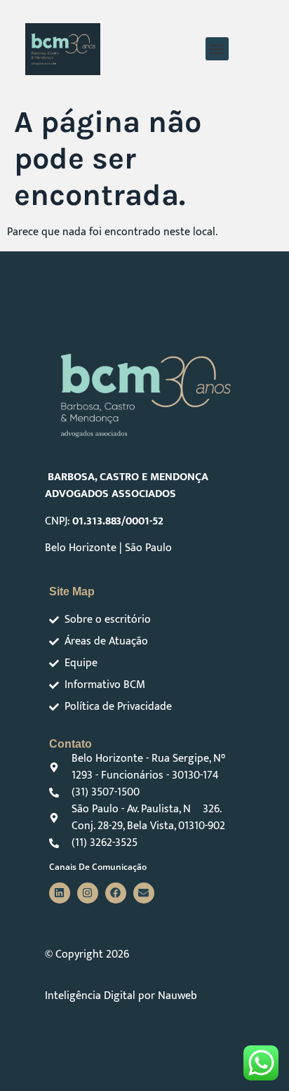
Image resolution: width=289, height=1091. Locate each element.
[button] (217, 48)
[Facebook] (115, 893)
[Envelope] (143, 893)
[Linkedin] (59, 893)
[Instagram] (87, 893)
